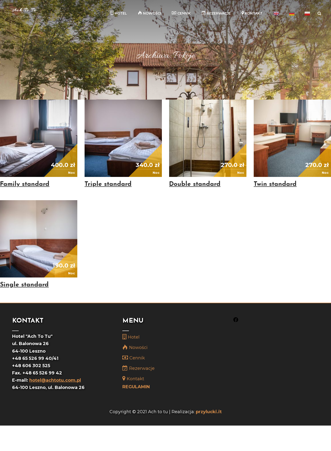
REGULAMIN (136, 386)
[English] (276, 13)
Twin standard (275, 184)
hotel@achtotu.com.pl (55, 380)
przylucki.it (209, 411)
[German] (291, 13)
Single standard (24, 285)
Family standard (24, 184)
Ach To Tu (24, 10)
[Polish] (307, 13)
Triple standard (108, 184)
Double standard (195, 184)
